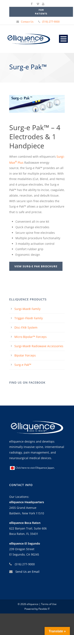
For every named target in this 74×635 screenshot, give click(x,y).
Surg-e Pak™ (22, 365)
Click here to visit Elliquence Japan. (35, 467)
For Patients (41, 11)
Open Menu (63, 39)
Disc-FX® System (25, 327)
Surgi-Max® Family (27, 309)
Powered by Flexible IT (37, 609)
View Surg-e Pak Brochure (35, 266)
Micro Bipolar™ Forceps (30, 337)
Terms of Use (48, 604)
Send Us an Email (27, 572)
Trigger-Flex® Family (28, 318)
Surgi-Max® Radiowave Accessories (38, 346)
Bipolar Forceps (25, 355)
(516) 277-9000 (51, 21)
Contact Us (27, 21)
